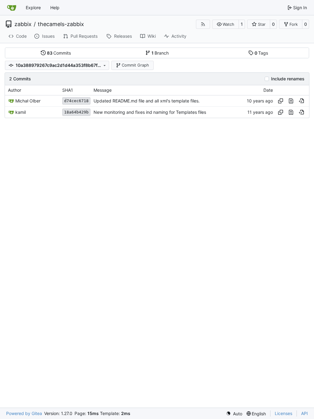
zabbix (23, 24)
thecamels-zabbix (61, 24)
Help (54, 7)
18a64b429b (76, 112)
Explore (33, 7)
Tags (261, 53)
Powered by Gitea (24, 413)
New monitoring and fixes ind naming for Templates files (150, 112)
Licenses (283, 413)
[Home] (11, 7)
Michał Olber (27, 100)
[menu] (234, 413)
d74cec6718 (76, 100)
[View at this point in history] (301, 101)
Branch (160, 53)
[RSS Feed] (203, 24)
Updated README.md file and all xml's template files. (147, 100)
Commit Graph (135, 65)
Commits (59, 53)
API (304, 413)
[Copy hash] (280, 101)
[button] (225, 24)
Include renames (287, 79)
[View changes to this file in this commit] (291, 101)
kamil (20, 112)
